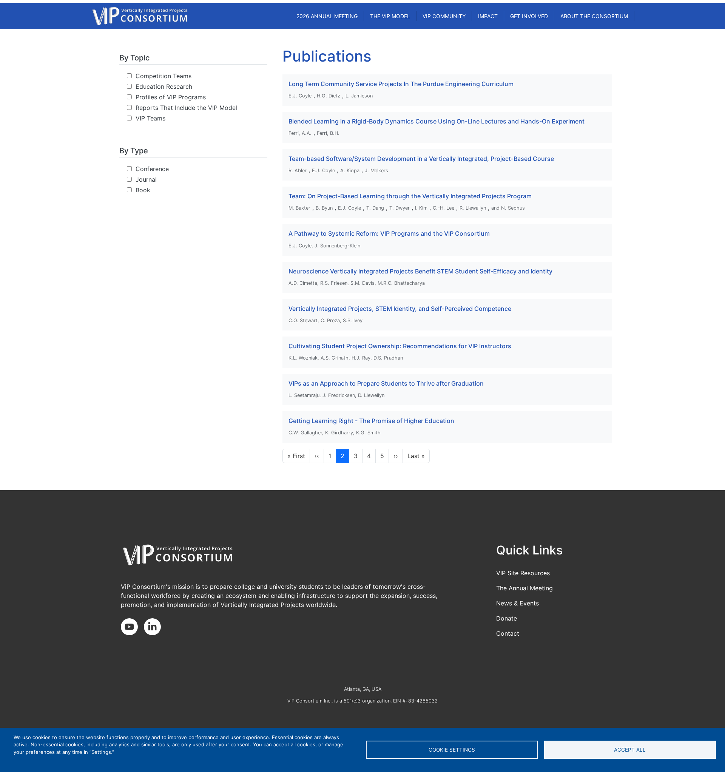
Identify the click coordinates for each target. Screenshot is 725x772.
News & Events (517, 603)
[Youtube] (132, 627)
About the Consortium (594, 16)
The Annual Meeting (524, 588)
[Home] (140, 16)
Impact (488, 16)
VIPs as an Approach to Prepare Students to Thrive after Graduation (386, 383)
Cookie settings (452, 750)
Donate (506, 618)
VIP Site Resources (523, 573)
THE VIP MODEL (390, 16)
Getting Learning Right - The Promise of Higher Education (371, 421)
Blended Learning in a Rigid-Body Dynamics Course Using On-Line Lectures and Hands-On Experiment (436, 121)
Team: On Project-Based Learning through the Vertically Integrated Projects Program (410, 196)
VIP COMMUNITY (444, 16)
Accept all (630, 750)
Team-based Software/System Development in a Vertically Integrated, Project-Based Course (421, 158)
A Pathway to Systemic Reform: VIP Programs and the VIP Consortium (389, 233)
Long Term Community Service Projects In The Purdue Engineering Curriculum (401, 84)
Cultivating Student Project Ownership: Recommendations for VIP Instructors (399, 346)
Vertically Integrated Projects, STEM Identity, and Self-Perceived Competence (399, 308)
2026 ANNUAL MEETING (327, 16)
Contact (507, 633)
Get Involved (529, 16)
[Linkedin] (155, 627)
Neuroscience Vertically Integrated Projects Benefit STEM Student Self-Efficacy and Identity (420, 271)
